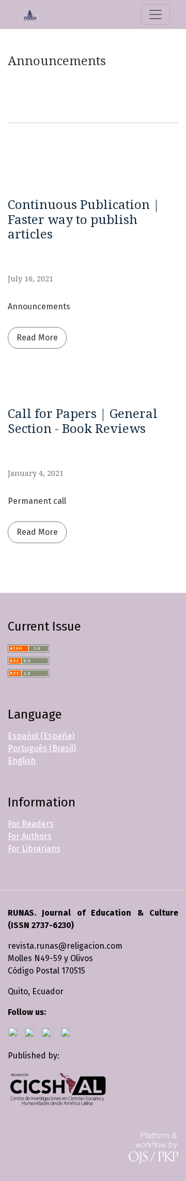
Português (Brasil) (42, 748)
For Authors (30, 836)
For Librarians (34, 849)
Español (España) (41, 736)
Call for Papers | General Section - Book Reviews (83, 421)
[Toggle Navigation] (155, 14)
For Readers (31, 824)
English (22, 761)
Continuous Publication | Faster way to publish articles (84, 220)
